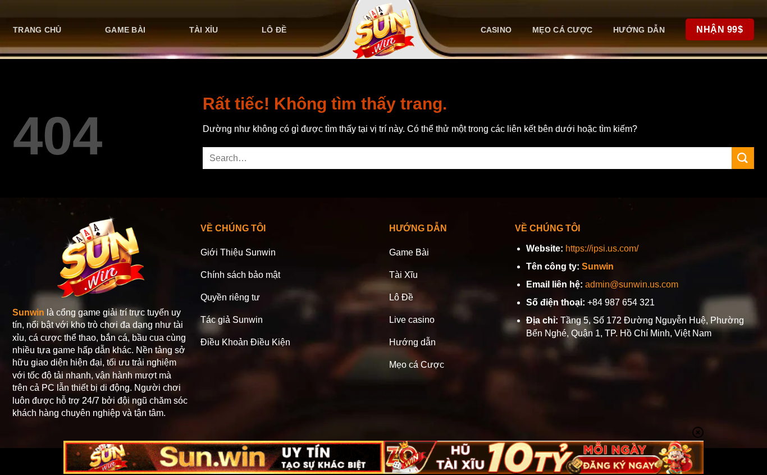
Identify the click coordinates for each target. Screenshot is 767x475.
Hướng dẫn (639, 29)
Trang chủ (37, 29)
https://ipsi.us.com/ (601, 248)
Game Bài (125, 29)
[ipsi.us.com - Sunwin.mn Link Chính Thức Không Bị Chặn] (384, 29)
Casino (496, 29)
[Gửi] (743, 158)
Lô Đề (274, 29)
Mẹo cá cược (562, 29)
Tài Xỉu (203, 29)
